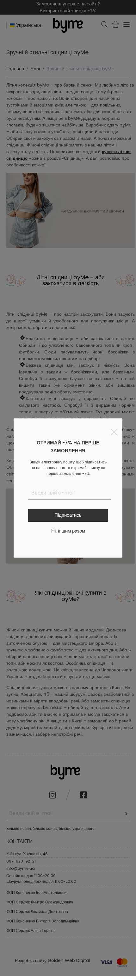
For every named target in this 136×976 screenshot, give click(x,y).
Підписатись (68, 515)
